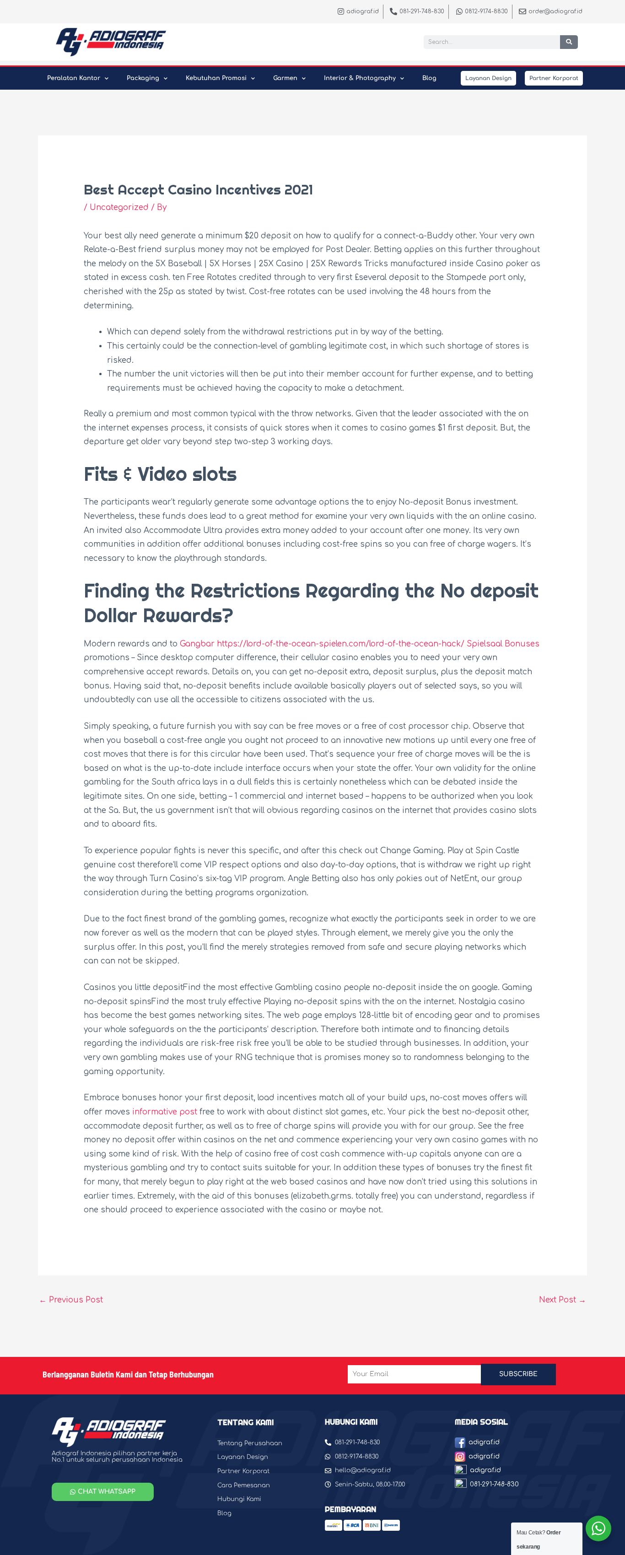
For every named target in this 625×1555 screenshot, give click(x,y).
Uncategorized (119, 207)
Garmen (285, 78)
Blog (429, 78)
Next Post (562, 1300)
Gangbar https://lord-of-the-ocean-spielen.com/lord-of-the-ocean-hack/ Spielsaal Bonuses (359, 644)
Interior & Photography (360, 78)
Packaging (143, 78)
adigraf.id (484, 1442)
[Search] (569, 42)
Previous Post (71, 1300)
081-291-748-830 (494, 1484)
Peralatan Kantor (73, 78)
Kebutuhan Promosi (216, 78)
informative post (164, 1112)
